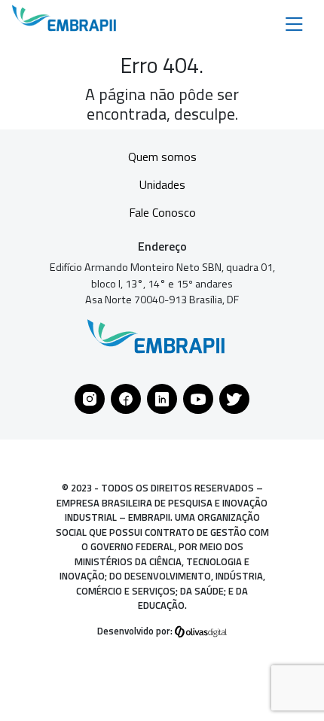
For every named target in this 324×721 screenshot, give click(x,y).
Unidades (162, 184)
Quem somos (162, 157)
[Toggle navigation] (294, 23)
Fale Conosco (162, 212)
